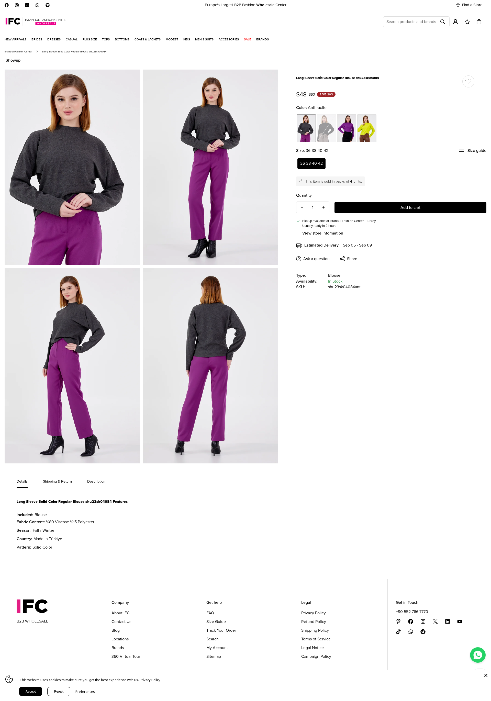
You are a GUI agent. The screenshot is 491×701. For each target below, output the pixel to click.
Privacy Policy (313, 613)
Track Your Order (221, 630)
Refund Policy (313, 622)
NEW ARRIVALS (15, 39)
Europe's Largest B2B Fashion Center (245, 5)
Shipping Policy (315, 630)
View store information (322, 233)
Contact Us (121, 622)
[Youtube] (459, 621)
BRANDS (262, 39)
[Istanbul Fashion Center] (36, 21)
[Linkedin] (27, 5)
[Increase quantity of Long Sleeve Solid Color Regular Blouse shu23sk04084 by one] (323, 207)
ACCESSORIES (229, 39)
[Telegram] (48, 5)
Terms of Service (316, 639)
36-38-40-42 (311, 163)
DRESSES (54, 39)
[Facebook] (7, 5)
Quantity (304, 195)
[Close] (485, 675)
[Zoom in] (130, 80)
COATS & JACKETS (148, 39)
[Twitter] (435, 621)
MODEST (172, 39)
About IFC (120, 613)
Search (212, 639)
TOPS (106, 39)
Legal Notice (312, 648)
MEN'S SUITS (204, 39)
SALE (247, 39)
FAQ (210, 613)
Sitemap (213, 656)
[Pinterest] (398, 621)
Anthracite (306, 128)
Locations (120, 639)
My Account (217, 648)
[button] (479, 22)
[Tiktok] (398, 631)
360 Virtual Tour (125, 656)
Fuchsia (346, 128)
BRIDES (36, 39)
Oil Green (366, 128)
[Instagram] (17, 5)
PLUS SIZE (90, 39)
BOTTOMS (122, 39)
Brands (117, 648)
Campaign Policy (316, 656)
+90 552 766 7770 (412, 612)
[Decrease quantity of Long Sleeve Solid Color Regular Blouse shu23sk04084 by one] (302, 207)
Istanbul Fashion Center (18, 51)
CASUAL (71, 39)
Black (326, 128)
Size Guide (216, 622)
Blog (115, 630)
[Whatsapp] (37, 5)
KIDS (186, 39)
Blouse (334, 275)
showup (13, 60)
